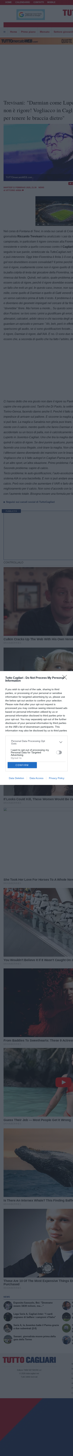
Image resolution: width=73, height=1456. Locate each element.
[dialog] (36, 728)
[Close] (65, 678)
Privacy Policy (56, 778)
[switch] (59, 752)
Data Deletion (16, 778)
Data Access (36, 778)
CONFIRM (22, 765)
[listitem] (36, 742)
